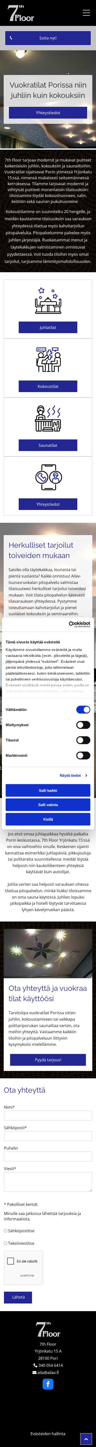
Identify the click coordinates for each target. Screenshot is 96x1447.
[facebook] (48, 1385)
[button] (86, 13)
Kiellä (48, 819)
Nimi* (9, 1107)
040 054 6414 (51, 1365)
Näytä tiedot (70, 775)
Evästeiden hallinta (48, 1433)
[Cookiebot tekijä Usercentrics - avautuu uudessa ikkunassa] (69, 624)
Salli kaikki (48, 790)
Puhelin (11, 1148)
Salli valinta (48, 805)
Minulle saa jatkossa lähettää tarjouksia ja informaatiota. (42, 1216)
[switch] (83, 725)
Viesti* (10, 1168)
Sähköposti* (15, 1127)
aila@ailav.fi (48, 1372)
